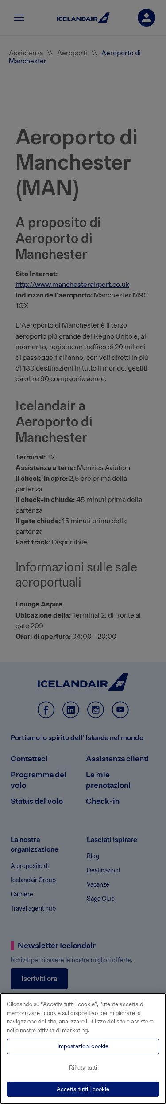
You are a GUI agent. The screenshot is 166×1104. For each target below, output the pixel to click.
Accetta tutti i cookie (83, 1089)
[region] (83, 1048)
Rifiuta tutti (83, 1068)
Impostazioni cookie (83, 1046)
